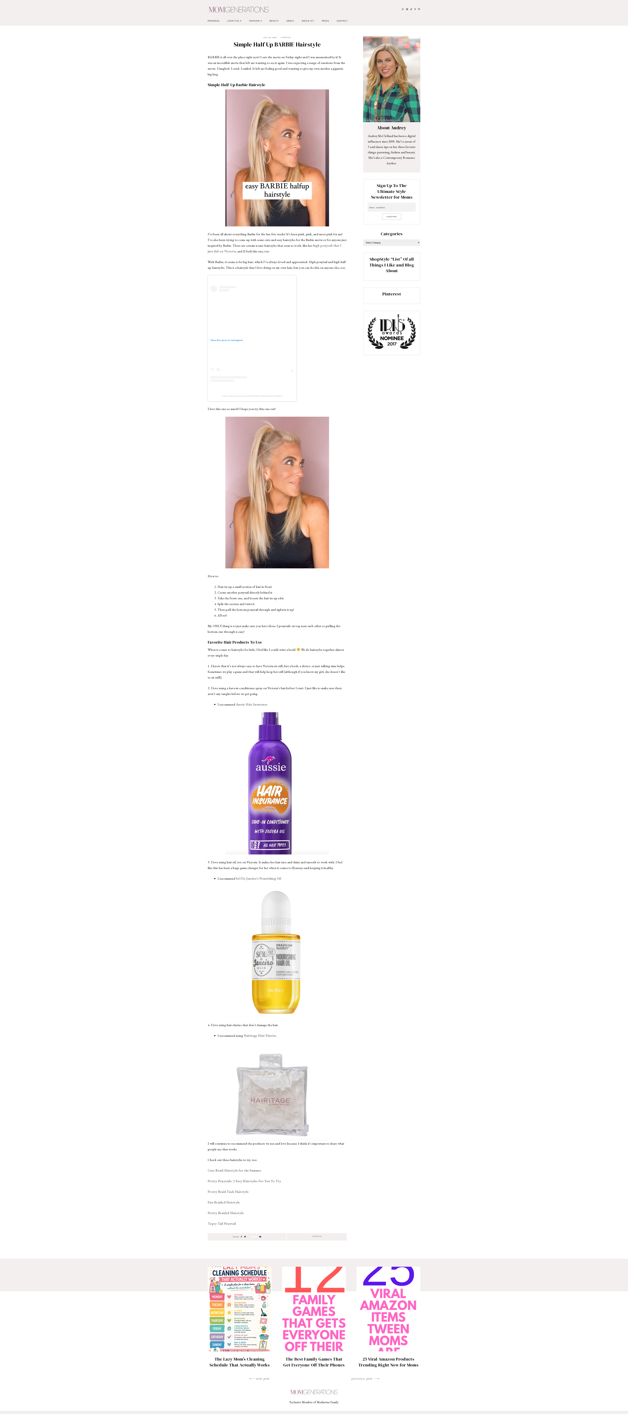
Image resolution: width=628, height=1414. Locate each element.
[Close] (375, 667)
